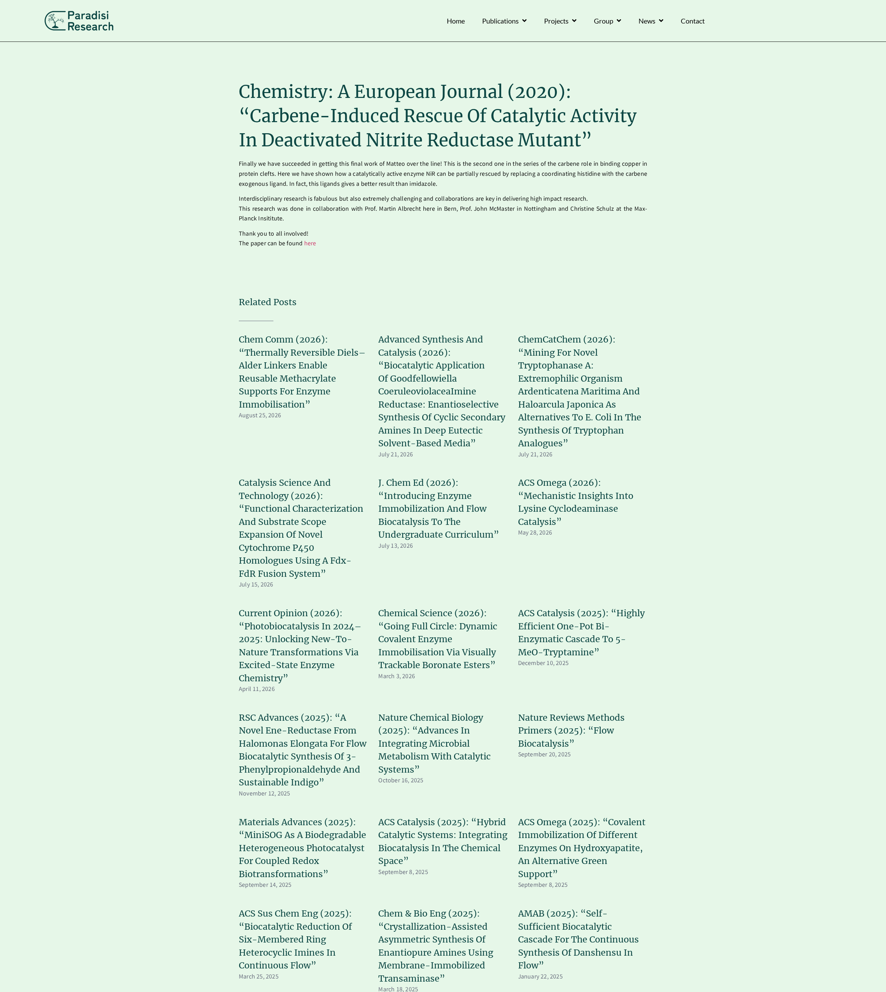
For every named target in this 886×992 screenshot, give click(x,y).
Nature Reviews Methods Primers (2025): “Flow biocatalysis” (571, 730)
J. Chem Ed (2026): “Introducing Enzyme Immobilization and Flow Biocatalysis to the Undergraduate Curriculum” (438, 508)
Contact (693, 21)
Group (603, 21)
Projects (556, 21)
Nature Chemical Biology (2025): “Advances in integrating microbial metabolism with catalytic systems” (434, 743)
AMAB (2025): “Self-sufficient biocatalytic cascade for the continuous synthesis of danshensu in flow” (578, 939)
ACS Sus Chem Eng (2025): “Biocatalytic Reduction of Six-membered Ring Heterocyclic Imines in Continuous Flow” (295, 939)
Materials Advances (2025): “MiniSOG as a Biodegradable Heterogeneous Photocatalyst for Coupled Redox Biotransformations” (302, 848)
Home (456, 21)
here (310, 243)
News (647, 21)
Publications (500, 21)
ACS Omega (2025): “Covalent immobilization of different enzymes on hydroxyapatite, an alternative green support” (581, 848)
